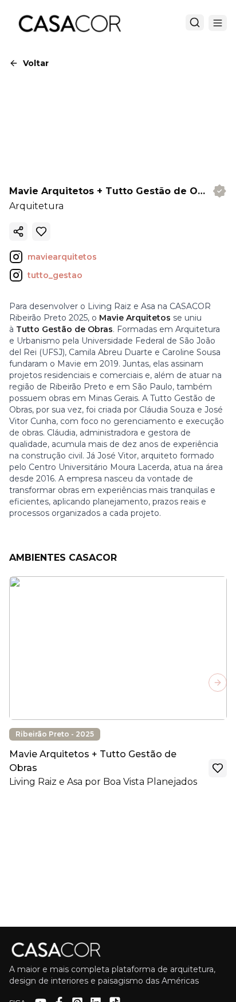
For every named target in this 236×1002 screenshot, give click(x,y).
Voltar (36, 63)
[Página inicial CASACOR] (69, 23)
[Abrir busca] (195, 22)
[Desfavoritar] (41, 231)
